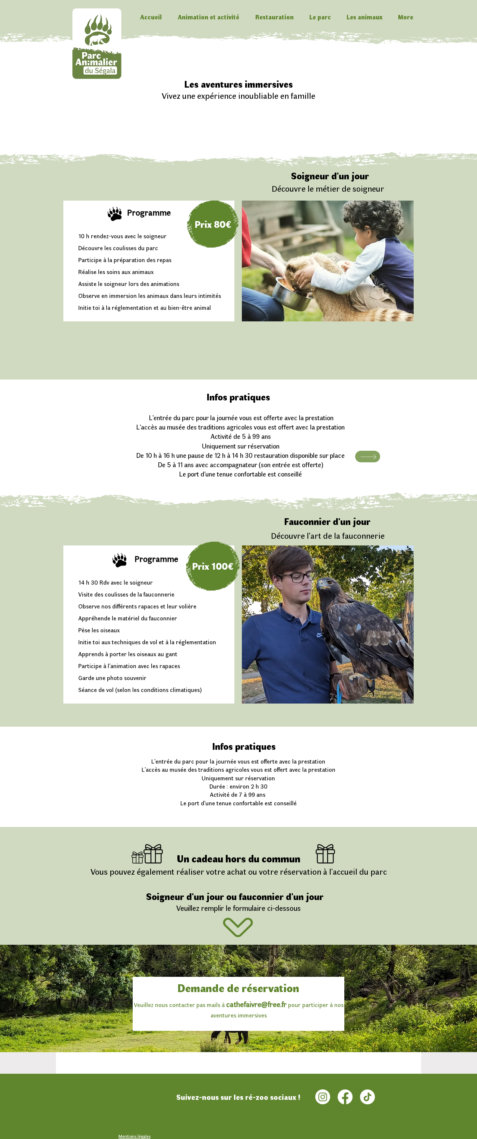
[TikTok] (367, 1096)
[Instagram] (322, 1096)
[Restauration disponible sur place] (367, 456)
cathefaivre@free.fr (256, 1004)
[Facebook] (345, 1096)
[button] (208, 17)
